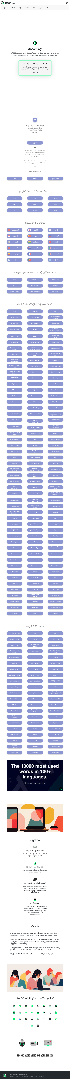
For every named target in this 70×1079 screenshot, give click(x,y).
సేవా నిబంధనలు (14, 1074)
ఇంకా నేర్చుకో (43, 64)
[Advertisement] (35, 24)
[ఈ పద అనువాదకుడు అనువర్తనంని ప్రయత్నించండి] (35, 775)
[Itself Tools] (35, 1048)
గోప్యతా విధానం (35, 69)
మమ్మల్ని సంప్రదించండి (39, 1076)
